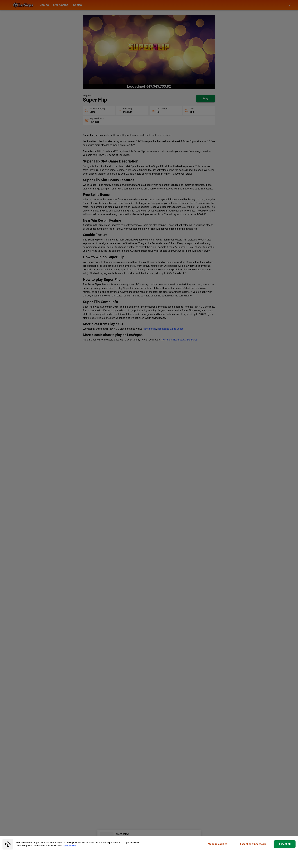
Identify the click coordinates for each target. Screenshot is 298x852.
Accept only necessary (253, 844)
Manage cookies (217, 844)
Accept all (285, 844)
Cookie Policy (69, 845)
